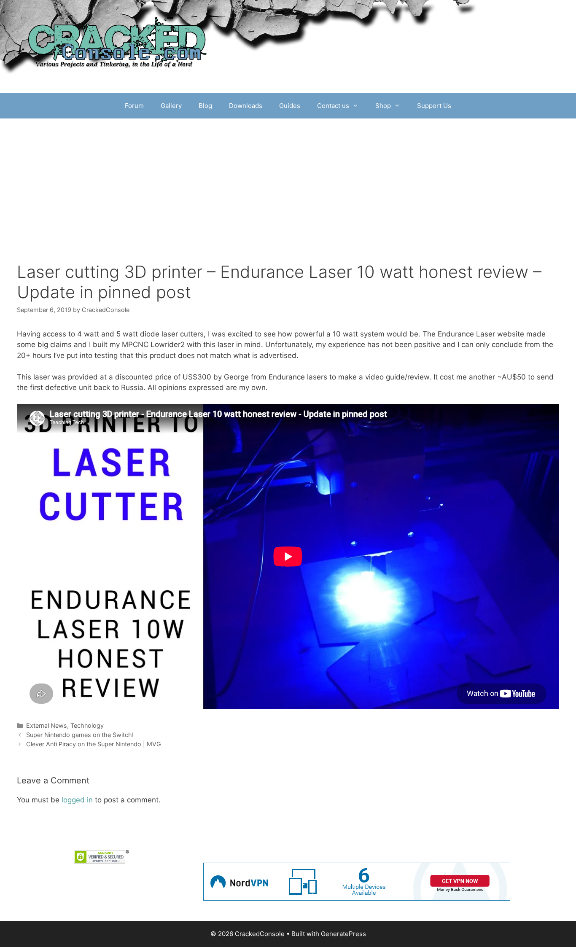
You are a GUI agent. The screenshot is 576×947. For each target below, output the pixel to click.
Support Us (434, 106)
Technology (87, 725)
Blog (205, 106)
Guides (289, 106)
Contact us (333, 106)
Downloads (245, 106)
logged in (77, 800)
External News (46, 725)
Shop (383, 106)
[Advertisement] (288, 182)
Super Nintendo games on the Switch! (80, 734)
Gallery (171, 106)
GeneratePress (343, 934)
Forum (134, 106)
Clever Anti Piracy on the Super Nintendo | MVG (93, 744)
